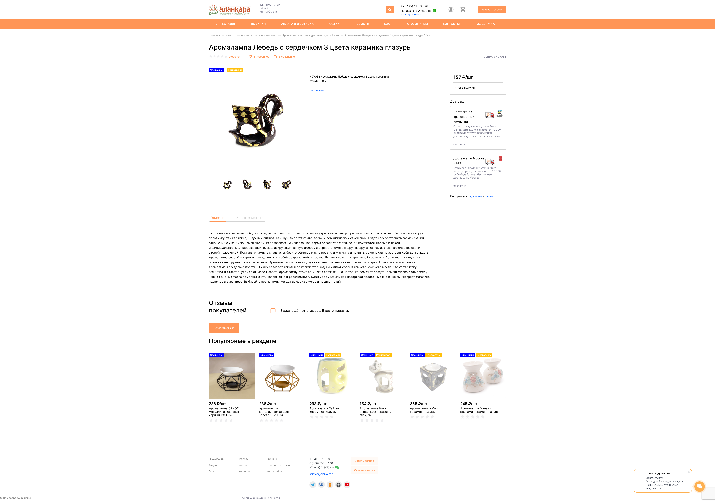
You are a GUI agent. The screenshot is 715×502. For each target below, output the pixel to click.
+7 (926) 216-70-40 (321, 467)
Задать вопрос (364, 460)
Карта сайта (274, 471)
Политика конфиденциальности (260, 497)
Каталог (229, 23)
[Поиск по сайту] (390, 9)
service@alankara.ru (411, 14)
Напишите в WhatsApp (416, 10)
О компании (417, 23)
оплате (489, 196)
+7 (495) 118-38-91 (414, 6)
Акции (334, 23)
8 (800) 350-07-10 (321, 463)
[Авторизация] (451, 9)
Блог (388, 23)
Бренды (272, 458)
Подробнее (316, 90)
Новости (361, 23)
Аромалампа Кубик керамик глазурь (424, 409)
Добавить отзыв (223, 327)
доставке (476, 196)
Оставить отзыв (364, 470)
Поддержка (485, 23)
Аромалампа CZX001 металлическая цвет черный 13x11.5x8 (224, 411)
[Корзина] (463, 9)
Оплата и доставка (297, 23)
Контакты (451, 23)
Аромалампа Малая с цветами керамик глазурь (479, 409)
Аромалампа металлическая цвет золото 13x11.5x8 (274, 411)
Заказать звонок (492, 9)
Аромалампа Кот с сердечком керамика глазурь (375, 411)
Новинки (258, 23)
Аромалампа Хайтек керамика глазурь (324, 409)
